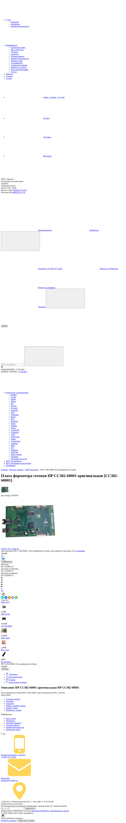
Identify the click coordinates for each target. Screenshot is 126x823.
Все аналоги (6, 662)
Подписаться (30, 808)
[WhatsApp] (16, 597)
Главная (4, 470)
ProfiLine (14, 452)
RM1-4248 (5, 614)
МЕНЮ (4, 326)
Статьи (14, 72)
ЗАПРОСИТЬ (7, 562)
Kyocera (14, 408)
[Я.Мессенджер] (2, 597)
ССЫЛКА (23, 372)
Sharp (13, 423)
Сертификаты (16, 63)
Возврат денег (17, 61)
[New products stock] (2, 367)
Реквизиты (15, 24)
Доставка (47, 137)
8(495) (19, 190)
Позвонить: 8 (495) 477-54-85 (50, 269)
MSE (13, 446)
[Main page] (19, 177)
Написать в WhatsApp (109, 269)
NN (12, 448)
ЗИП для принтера (14, 461)
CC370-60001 (6, 626)
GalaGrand (15, 437)
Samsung (14, 421)
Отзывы (9, 76)
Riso (12, 419)
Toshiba (14, 426)
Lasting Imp (15, 441)
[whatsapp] (94, 211)
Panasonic (15, 415)
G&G (13, 435)
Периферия (10, 465)
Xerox (13, 428)
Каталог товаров (17, 470)
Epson (13, 401)
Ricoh (13, 417)
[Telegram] (12, 597)
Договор (14, 52)
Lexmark (14, 410)
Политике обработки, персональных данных (50, 811)
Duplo (13, 399)
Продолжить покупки (26, 821)
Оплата (46, 118)
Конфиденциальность (20, 26)
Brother (14, 395)
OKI (12, 412)
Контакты (47, 156)
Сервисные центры (19, 65)
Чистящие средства (19, 459)
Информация (11, 45)
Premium (14, 450)
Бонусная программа (19, 70)
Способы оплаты (13, 699)
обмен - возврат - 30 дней (54, 97)
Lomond (14, 443)
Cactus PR (15, 430)
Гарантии (15, 22)
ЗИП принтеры (31, 470)
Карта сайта (11, 718)
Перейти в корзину (9, 821)
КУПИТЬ (5, 669)
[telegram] (57, 211)
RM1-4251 (5, 602)
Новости (9, 74)
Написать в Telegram (46, 288)
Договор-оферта (17, 56)
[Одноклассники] (9, 597)
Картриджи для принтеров (17, 393)
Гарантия (15, 54)
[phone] (19, 211)
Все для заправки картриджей (18, 463)
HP (12, 404)
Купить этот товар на (10, 549)
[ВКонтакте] (5, 597)
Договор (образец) (13, 723)
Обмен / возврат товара (15, 706)
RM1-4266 (5, 638)
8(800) (18, 192)
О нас (8, 20)
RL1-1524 (5, 650)
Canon (13, 397)
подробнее (80, 551)
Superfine (14, 457)
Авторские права (18, 47)
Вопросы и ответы (18, 67)
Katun (13, 439)
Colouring (15, 432)
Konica (13, 406)
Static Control (16, 454)
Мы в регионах (17, 50)
